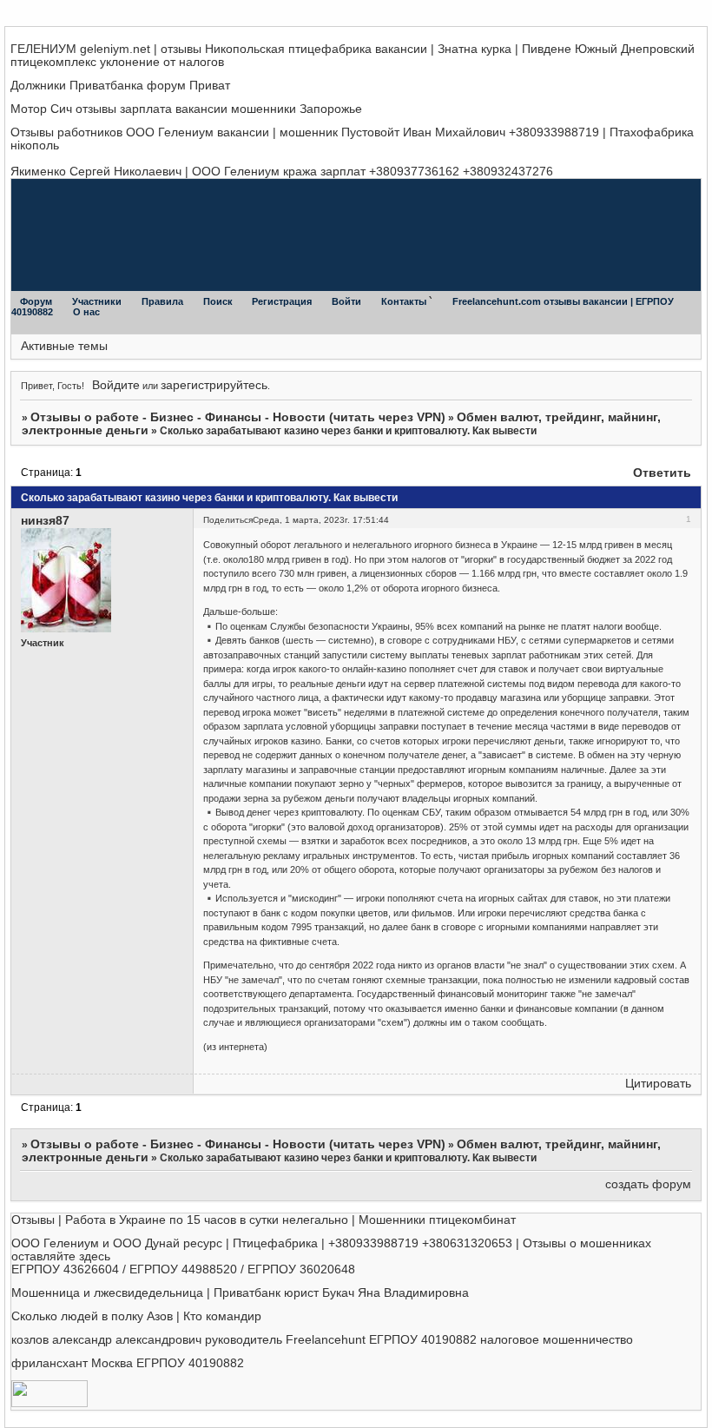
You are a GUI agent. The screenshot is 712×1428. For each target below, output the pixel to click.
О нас (86, 312)
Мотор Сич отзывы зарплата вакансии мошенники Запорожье (186, 109)
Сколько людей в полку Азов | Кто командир (136, 1316)
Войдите (116, 385)
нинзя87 (45, 520)
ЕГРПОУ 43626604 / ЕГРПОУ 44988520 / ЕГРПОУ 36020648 (183, 1269)
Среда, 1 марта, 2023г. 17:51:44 (321, 520)
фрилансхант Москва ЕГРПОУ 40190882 (127, 1363)
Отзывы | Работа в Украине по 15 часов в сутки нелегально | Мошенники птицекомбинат (263, 1219)
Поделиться (228, 520)
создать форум (648, 1184)
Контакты (405, 301)
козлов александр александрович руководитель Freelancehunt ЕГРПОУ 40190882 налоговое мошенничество (322, 1339)
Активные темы (64, 346)
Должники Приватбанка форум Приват (120, 85)
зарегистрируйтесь (214, 385)
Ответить (662, 472)
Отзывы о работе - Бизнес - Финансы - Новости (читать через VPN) (237, 417)
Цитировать (658, 1083)
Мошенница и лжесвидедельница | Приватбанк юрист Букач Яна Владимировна (240, 1292)
